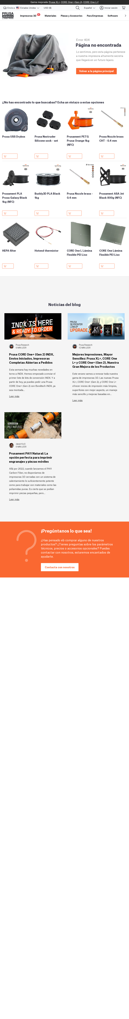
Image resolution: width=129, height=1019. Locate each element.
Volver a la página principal (96, 71)
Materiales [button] (50, 15)
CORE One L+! (90, 1)
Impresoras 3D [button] (30, 15)
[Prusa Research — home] (8, 15)
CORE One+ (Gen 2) (71, 1)
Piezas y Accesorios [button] (71, 15)
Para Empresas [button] (95, 15)
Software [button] (113, 15)
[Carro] (124, 7)
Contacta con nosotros (60, 567)
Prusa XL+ (54, 1)
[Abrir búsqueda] (78, 7)
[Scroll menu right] (125, 15)
